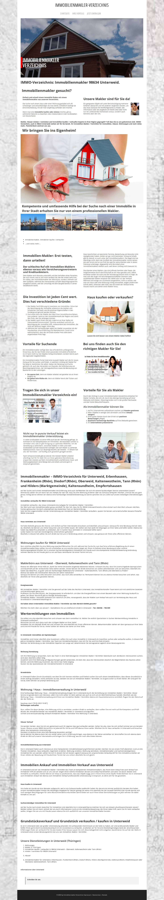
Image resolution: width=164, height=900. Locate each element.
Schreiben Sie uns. (34, 879)
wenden (70, 548)
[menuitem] (66, 13)
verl (40, 569)
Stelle (29, 699)
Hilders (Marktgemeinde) (101, 860)
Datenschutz (96, 895)
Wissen (42, 593)
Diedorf (82, 860)
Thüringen (37, 847)
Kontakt (104, 895)
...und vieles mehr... (33, 244)
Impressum (87, 895)
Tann (100, 571)
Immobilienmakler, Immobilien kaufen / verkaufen (44, 240)
